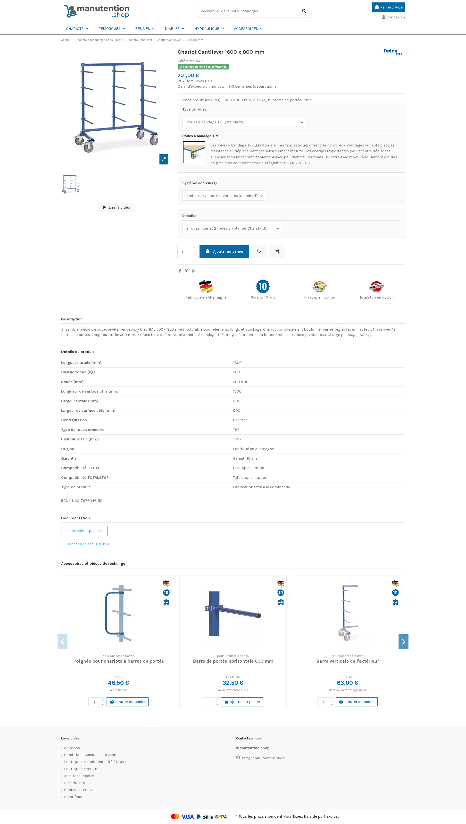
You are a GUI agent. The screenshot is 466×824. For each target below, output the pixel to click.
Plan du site (74, 783)
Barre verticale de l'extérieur (347, 661)
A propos (72, 748)
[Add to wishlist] (259, 251)
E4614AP (347, 676)
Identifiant (73, 796)
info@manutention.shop (263, 758)
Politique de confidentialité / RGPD (95, 761)
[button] (77, 28)
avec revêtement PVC (233, 690)
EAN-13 (67, 500)
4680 (118, 676)
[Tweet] (186, 271)
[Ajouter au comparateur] (277, 251)
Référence (186, 61)
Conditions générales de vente (90, 754)
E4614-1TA (233, 676)
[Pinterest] (193, 271)
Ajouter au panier (228, 251)
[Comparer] (118, 649)
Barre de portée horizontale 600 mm (233, 661)
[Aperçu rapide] (126, 649)
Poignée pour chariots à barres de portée (118, 661)
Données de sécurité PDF (88, 544)
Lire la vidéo (119, 207)
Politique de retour (81, 768)
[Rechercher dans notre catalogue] (304, 11)
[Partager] (180, 271)
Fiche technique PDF (84, 530)
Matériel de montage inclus (347, 690)
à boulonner (118, 690)
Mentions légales (79, 775)
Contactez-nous (78, 789)
